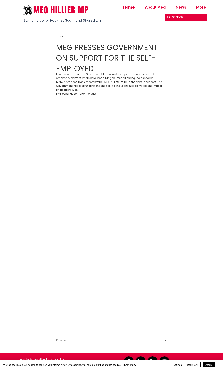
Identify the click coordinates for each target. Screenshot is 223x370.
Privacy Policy (56, 359)
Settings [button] (177, 364)
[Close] (219, 364)
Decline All (192, 364)
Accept (208, 364)
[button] (67, 36)
